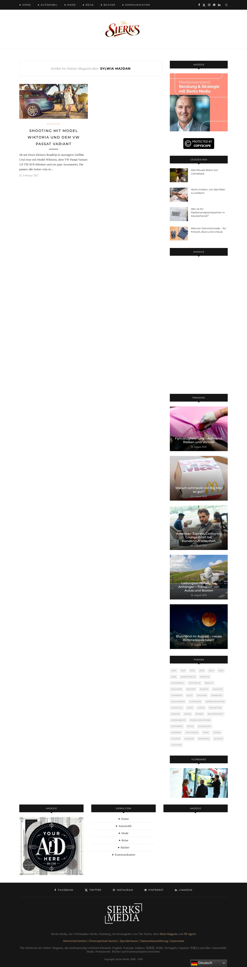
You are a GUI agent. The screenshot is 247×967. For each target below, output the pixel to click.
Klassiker (195, 701)
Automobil (177, 683)
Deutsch (204, 963)
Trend (217, 732)
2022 (192, 670)
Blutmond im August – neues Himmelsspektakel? (199, 638)
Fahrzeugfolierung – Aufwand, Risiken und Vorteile (199, 440)
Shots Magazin (169, 934)
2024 (211, 670)
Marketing (215, 708)
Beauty (209, 683)
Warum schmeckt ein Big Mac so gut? (198, 489)
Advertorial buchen (75, 941)
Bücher (191, 689)
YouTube (176, 745)
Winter (218, 739)
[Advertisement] (199, 326)
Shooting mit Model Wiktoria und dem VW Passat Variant (54, 137)
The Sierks (192, 732)
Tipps (206, 732)
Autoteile (194, 683)
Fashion (217, 689)
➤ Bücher (108, 4)
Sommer (176, 732)
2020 (173, 670)
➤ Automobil (48, 4)
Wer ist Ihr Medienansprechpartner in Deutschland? (208, 212)
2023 (202, 670)
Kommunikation (215, 701)
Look (190, 708)
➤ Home (25, 4)
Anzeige (205, 677)
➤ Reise (88, 4)
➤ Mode (70, 4)
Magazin (53, 123)
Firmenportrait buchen (103, 941)
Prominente (178, 720)
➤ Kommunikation (136, 4)
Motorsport (215, 714)
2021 (183, 670)
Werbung (204, 739)
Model (199, 714)
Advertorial (188, 677)
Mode (187, 714)
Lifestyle (176, 708)
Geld (189, 695)
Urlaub (175, 739)
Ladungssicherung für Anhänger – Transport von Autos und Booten (198, 586)
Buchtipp (176, 689)
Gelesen (202, 695)
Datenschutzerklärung (154, 941)
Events (204, 689)
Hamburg (216, 695)
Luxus (201, 708)
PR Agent (190, 934)
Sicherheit (204, 726)
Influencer (178, 701)
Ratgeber (177, 726)
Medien (175, 714)
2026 (173, 677)
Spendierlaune (129, 941)
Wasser (189, 739)
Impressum (177, 941)
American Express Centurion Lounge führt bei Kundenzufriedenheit (199, 537)
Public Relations (200, 720)
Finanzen (176, 695)
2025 (221, 670)
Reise (190, 726)
